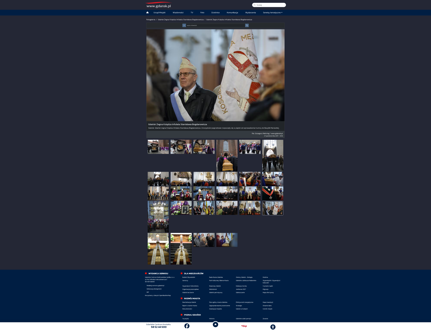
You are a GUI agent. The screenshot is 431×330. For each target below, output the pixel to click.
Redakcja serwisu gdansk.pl (155, 285)
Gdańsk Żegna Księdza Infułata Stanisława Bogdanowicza (181, 19)
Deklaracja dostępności (154, 289)
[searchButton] (247, 25)
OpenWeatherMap (165, 295)
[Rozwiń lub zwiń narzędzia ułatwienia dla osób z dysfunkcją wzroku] (272, 326)
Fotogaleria (150, 19)
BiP (148, 292)
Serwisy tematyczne (272, 12)
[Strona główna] (147, 12)
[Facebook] (187, 326)
